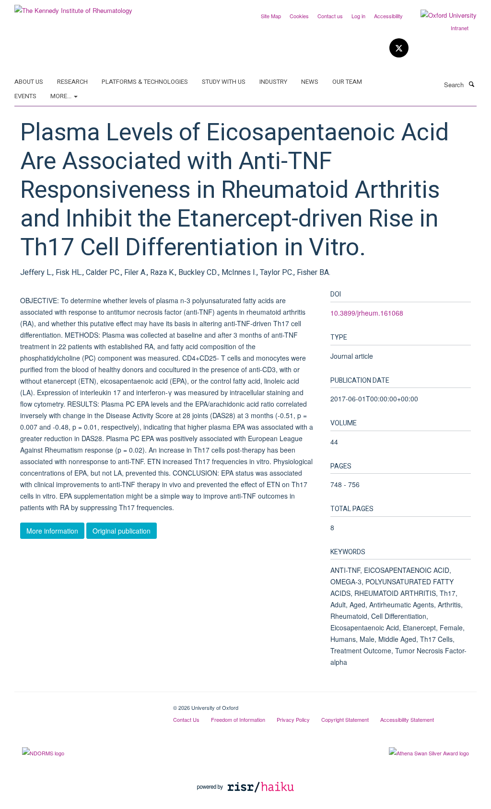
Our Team (347, 81)
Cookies (299, 16)
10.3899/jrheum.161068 (366, 313)
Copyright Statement (345, 719)
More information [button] (52, 531)
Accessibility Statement (407, 719)
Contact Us (186, 719)
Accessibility (388, 16)
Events (25, 96)
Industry (273, 81)
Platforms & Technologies (145, 81)
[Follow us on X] (399, 48)
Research (72, 81)
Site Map (271, 16)
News (309, 81)
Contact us (330, 16)
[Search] (471, 84)
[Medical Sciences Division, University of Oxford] (86, 704)
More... (61, 96)
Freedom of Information (238, 719)
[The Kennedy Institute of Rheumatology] (73, 6)
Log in (358, 16)
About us (28, 81)
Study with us (224, 81)
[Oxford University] (441, 15)
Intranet (459, 28)
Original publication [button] (122, 531)
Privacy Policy (293, 719)
